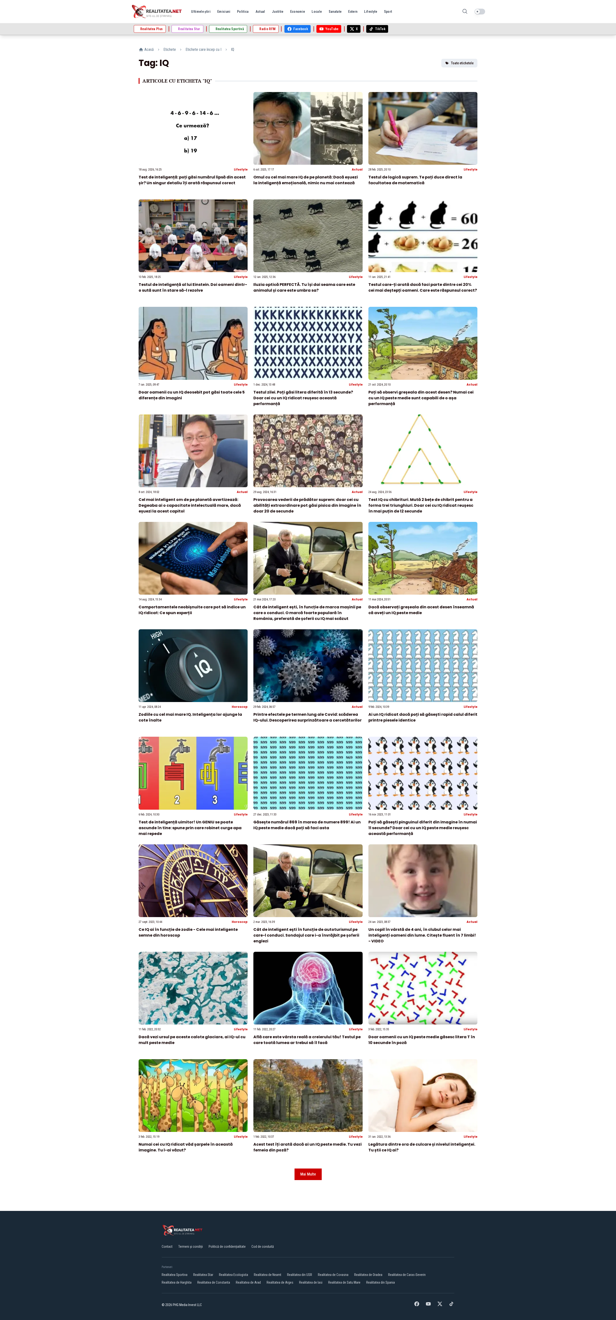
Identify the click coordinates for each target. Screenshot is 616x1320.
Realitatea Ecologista (233, 1275)
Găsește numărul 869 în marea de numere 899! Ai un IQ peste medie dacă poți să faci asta (307, 825)
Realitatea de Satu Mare (344, 1282)
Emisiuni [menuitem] (223, 11)
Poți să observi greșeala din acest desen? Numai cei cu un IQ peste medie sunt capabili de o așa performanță (421, 398)
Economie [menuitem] (297, 11)
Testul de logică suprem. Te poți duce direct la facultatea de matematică (415, 180)
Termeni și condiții (190, 1246)
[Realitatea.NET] (157, 11)
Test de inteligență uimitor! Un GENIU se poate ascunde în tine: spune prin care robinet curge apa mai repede (190, 827)
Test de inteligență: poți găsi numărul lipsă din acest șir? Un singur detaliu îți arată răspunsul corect (192, 180)
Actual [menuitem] (260, 11)
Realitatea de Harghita (177, 1282)
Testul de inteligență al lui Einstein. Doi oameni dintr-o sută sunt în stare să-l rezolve (193, 287)
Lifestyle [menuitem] (370, 11)
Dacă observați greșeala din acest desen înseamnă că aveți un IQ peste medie (421, 610)
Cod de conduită (262, 1246)
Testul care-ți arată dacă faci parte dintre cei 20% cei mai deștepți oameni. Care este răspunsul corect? (422, 287)
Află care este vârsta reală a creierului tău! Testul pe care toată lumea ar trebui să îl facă (307, 1039)
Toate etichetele (462, 63)
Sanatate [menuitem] (335, 11)
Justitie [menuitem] (277, 11)
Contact (167, 1246)
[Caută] (465, 12)
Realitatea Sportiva (174, 1275)
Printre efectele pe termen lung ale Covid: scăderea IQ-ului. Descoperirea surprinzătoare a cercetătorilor (307, 717)
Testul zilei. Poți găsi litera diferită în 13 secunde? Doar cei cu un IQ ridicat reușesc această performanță (303, 398)
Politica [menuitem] (243, 11)
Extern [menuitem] (352, 11)
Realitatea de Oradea (368, 1275)
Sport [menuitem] (388, 11)
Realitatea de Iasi (310, 1282)
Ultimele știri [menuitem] (201, 11)
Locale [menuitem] (317, 11)
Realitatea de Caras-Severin (407, 1275)
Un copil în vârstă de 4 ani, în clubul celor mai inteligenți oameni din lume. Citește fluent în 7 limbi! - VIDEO (422, 935)
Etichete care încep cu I (203, 49)
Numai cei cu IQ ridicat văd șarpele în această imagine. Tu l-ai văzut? (186, 1147)
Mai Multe (308, 1174)
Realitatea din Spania (380, 1282)
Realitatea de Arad (248, 1282)
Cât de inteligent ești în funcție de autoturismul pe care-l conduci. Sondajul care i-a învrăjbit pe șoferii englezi (306, 935)
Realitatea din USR (299, 1275)
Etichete (169, 49)
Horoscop (240, 707)
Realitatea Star (203, 1275)
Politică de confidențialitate (227, 1246)
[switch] (480, 11)
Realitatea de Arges (280, 1282)
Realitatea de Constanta (213, 1282)
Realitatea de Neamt (267, 1275)
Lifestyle (241, 169)
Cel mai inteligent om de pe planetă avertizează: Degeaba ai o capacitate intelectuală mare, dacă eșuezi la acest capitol (190, 505)
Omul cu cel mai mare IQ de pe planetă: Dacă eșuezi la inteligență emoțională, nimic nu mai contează (305, 180)
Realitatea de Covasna (333, 1275)
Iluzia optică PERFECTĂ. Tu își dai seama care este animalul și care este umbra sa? (304, 287)
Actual (357, 169)
